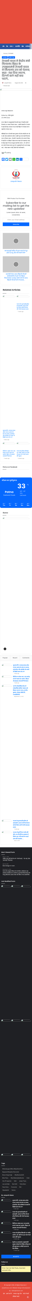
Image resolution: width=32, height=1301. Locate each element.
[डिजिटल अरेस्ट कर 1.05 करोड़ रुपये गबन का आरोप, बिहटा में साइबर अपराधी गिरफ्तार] (9, 445)
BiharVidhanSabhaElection (17, 1178)
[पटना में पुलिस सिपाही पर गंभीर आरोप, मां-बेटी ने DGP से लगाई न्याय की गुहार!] (23, 445)
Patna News (23, 1184)
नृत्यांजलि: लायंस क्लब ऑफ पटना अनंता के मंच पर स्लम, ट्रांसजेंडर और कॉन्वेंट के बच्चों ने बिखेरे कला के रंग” (9, 434)
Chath (28, 1178)
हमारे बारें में (9, 1293)
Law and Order (6, 1184)
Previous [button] (5, 583)
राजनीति (17, 46)
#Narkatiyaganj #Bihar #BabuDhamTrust (12, 1169)
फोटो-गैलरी (26, 1293)
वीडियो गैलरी (16, 1296)
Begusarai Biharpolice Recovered (10, 1172)
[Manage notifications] (27, 1297)
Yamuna (13, 1190)
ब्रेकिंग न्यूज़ (11, 57)
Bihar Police (5, 1178)
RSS (20, 1187)
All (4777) (16, 1256)
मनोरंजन (28, 46)
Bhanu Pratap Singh (7, 1175)
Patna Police (5, 1187)
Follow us (4, 1262)
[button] (5, 649)
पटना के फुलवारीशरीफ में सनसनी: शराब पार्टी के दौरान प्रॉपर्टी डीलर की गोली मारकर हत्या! (23, 306)
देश (7, 46)
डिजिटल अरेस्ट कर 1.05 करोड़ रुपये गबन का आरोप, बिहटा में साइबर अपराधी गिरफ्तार (9, 453)
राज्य (11, 46)
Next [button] (27, 583)
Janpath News (7, 82)
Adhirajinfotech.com (17, 1290)
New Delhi (14, 1184)
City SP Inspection (6, 1181)
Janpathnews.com (7, 1288)
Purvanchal (14, 1187)
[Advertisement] (16, 17)
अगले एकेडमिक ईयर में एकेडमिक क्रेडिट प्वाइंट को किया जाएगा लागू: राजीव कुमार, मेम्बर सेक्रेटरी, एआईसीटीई (20, 690)
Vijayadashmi (5, 1190)
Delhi (15, 1181)
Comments (25, 658)
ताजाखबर (10, 53)
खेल (23, 46)
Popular (5, 658)
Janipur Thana (22, 1181)
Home (5, 53)
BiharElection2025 (19, 1175)
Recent (15, 658)
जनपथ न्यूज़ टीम (17, 1293)
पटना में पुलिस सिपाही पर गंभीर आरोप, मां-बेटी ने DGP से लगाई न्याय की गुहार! (23, 453)
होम (3, 46)
